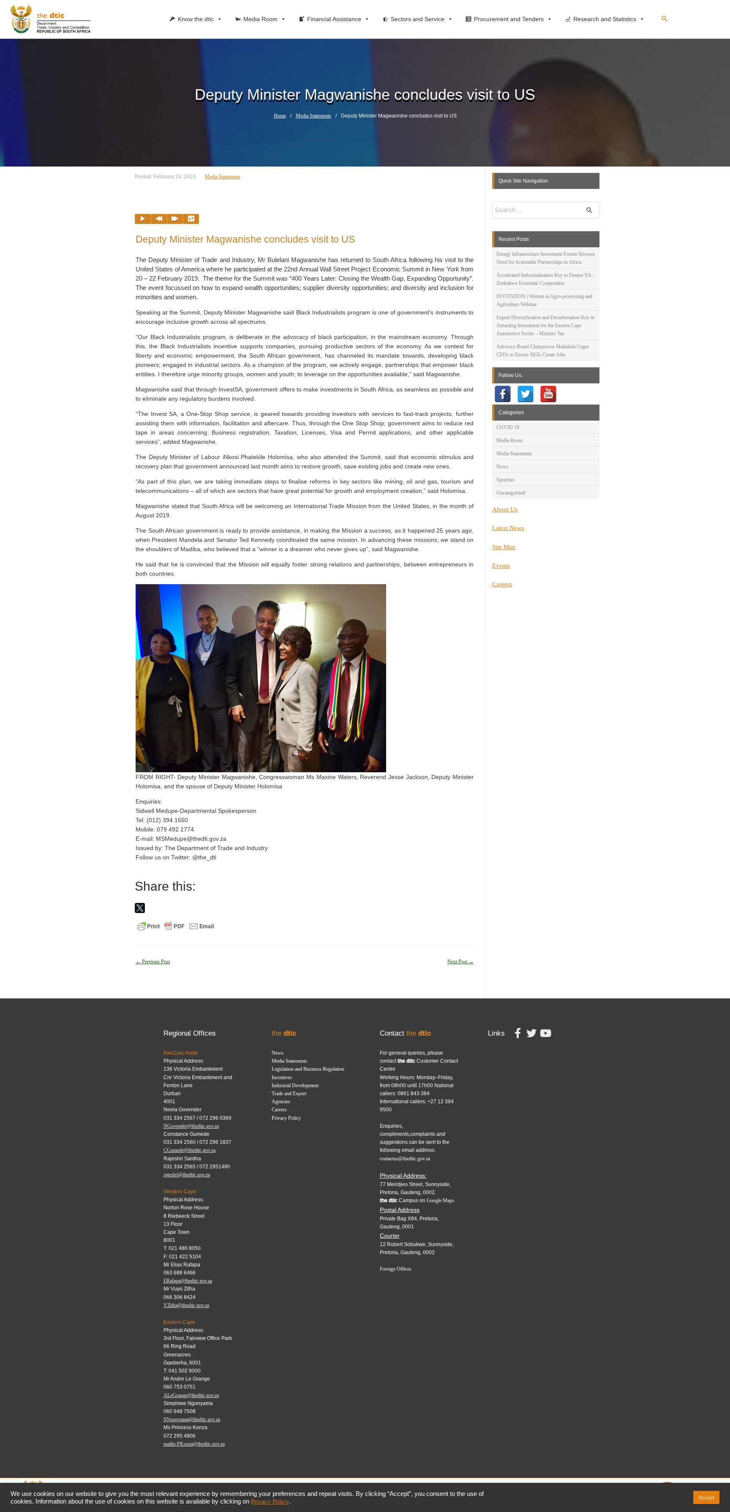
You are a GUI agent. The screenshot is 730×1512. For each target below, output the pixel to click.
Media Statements (313, 116)
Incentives (282, 1077)
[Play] (143, 219)
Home (280, 116)
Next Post (460, 962)
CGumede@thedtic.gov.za (189, 1150)
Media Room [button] (260, 19)
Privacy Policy (286, 1118)
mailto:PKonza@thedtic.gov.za (194, 1444)
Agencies (281, 1102)
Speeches (505, 480)
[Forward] (175, 219)
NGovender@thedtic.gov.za (191, 1126)
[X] (140, 908)
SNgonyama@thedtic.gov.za (191, 1419)
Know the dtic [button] (196, 19)
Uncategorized (510, 493)
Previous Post (153, 962)
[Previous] (159, 219)
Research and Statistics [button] (604, 19)
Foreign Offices (395, 1269)
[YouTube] (548, 394)
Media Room (509, 440)
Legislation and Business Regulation (308, 1069)
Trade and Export (289, 1093)
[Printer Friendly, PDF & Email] (176, 926)
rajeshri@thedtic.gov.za (186, 1175)
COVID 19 (507, 427)
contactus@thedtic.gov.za (405, 1159)
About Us (505, 509)
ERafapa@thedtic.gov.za (187, 1281)
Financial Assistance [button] (334, 19)
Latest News (508, 528)
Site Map (503, 547)
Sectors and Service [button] (417, 19)
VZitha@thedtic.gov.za (186, 1305)
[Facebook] (502, 394)
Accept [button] (706, 1497)
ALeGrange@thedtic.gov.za (191, 1395)
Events (501, 565)
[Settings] (191, 219)
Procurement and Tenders (509, 19)
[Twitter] (525, 394)
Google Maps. (441, 1200)
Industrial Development (295, 1085)
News (502, 467)
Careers (502, 584)
